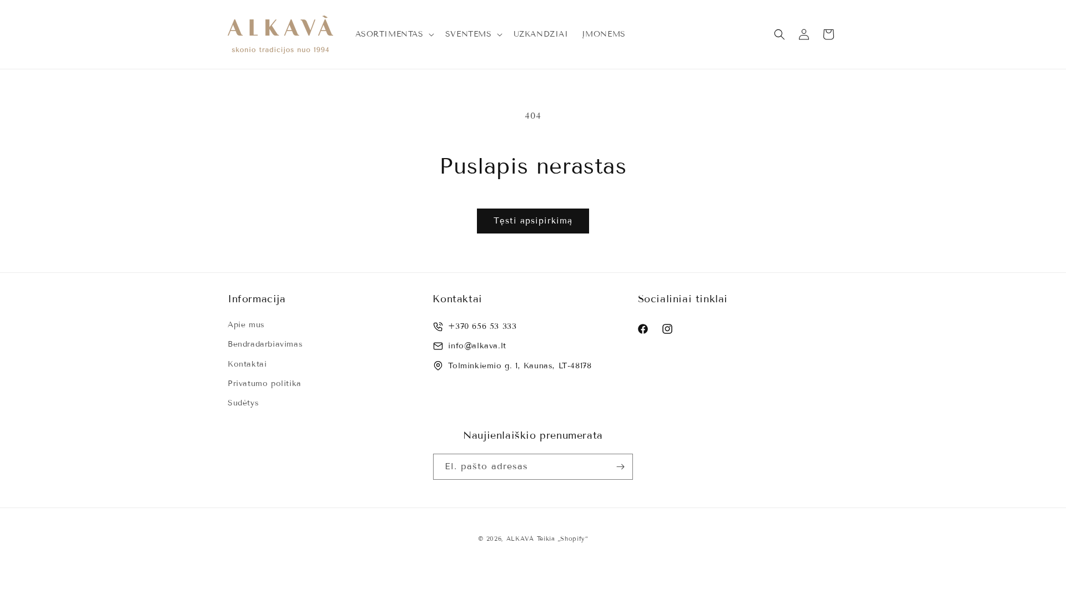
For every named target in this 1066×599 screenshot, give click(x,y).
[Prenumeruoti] (620, 467)
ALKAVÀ (520, 538)
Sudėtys (243, 403)
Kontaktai (247, 364)
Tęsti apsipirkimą (533, 221)
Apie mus (246, 324)
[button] (394, 34)
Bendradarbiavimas (265, 344)
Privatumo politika (264, 383)
